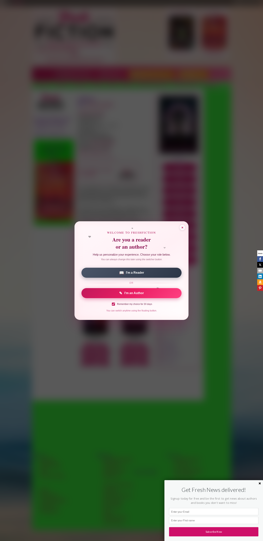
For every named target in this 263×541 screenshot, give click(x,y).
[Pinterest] (260, 288)
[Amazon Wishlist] (260, 282)
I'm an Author (131, 293)
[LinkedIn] (260, 276)
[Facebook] (260, 259)
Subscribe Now (214, 531)
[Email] (260, 270)
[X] (260, 265)
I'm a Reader (131, 273)
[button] (213, 490)
